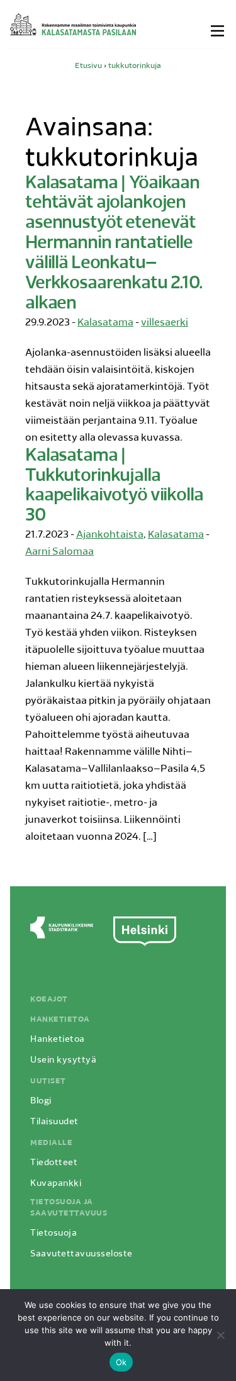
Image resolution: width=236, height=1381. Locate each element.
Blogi (41, 1101)
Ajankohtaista (109, 535)
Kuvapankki (55, 1183)
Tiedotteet (53, 1163)
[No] (220, 1335)
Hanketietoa (60, 1019)
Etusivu (88, 66)
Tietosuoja (53, 1233)
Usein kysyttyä (63, 1060)
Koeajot (49, 999)
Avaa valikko (218, 30)
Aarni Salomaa (59, 552)
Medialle (51, 1143)
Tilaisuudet (54, 1122)
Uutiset (48, 1081)
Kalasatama (105, 323)
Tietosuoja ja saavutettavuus (68, 1207)
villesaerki (164, 323)
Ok (121, 1362)
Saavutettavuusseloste (81, 1254)
